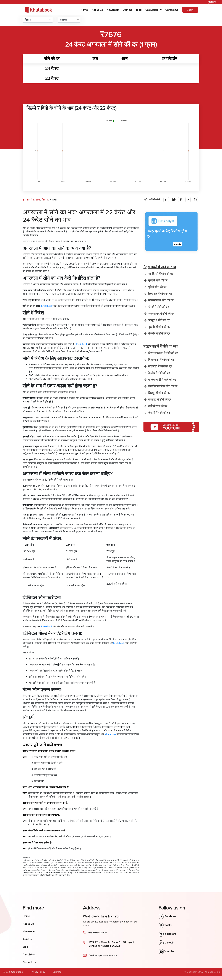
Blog (139, 9)
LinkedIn (169, 942)
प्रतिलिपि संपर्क (154, 199)
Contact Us (171, 9)
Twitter (168, 925)
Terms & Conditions (12, 971)
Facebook (170, 916)
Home (84, 9)
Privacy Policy (38, 971)
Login (190, 9)
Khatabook (81, 344)
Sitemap (57, 971)
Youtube (169, 951)
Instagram (170, 933)
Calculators (151, 9)
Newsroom (113, 9)
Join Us (127, 9)
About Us (97, 9)
